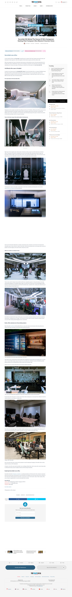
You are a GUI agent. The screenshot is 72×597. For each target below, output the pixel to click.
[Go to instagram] (12, 2)
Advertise (18, 576)
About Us (23, 576)
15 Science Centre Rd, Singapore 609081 (56, 138)
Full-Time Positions (38, 576)
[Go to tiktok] (17, 2)
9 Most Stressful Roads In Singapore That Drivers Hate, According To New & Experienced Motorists (58, 87)
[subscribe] (64, 567)
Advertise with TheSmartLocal (20, 567)
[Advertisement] (25, 536)
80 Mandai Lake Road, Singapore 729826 (56, 116)
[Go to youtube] (15, 2)
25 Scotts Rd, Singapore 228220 (55, 131)
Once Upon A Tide (52, 104)
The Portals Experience (53, 127)
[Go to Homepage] (36, 2)
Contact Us (27, 576)
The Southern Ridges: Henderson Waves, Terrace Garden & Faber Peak (58, 81)
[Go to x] (6, 2)
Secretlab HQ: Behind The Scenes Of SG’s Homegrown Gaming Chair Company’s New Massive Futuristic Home (36, 40)
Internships (32, 576)
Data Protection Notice (45, 576)
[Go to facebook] (8, 2)
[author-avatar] (24, 44)
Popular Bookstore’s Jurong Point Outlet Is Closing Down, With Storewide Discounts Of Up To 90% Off (58, 75)
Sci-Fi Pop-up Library (52, 120)
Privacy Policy (52, 576)
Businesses (37, 43)
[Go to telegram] (10, 2)
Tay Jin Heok (28, 43)
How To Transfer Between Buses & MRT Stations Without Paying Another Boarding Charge (57, 69)
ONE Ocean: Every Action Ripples (54, 134)
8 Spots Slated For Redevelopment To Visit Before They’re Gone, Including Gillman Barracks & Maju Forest (58, 93)
